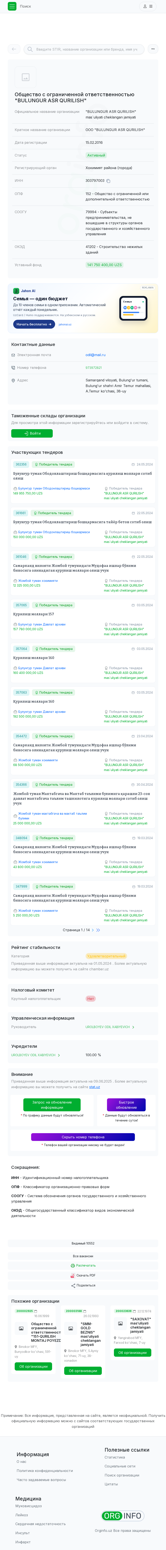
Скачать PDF (86, 1275)
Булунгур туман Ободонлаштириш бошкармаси (54, 488)
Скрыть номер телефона (83, 1137)
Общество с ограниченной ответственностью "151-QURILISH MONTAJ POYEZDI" (48, 1332)
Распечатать (85, 1265)
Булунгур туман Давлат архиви (41, 624)
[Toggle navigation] (12, 6)
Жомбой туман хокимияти (38, 580)
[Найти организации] (123, 1515)
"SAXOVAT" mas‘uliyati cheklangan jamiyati (140, 1325)
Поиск (25, 6)
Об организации (33, 1366)
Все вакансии (83, 1256)
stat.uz (94, 1087)
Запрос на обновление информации (52, 1105)
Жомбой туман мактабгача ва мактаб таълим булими (52, 816)
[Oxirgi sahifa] (98, 930)
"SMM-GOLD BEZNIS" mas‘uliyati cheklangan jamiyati (91, 1334)
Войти (35, 433)
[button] (147, 6)
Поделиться (85, 1285)
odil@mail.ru (95, 355)
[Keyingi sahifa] (93, 930)
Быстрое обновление (126, 1105)
